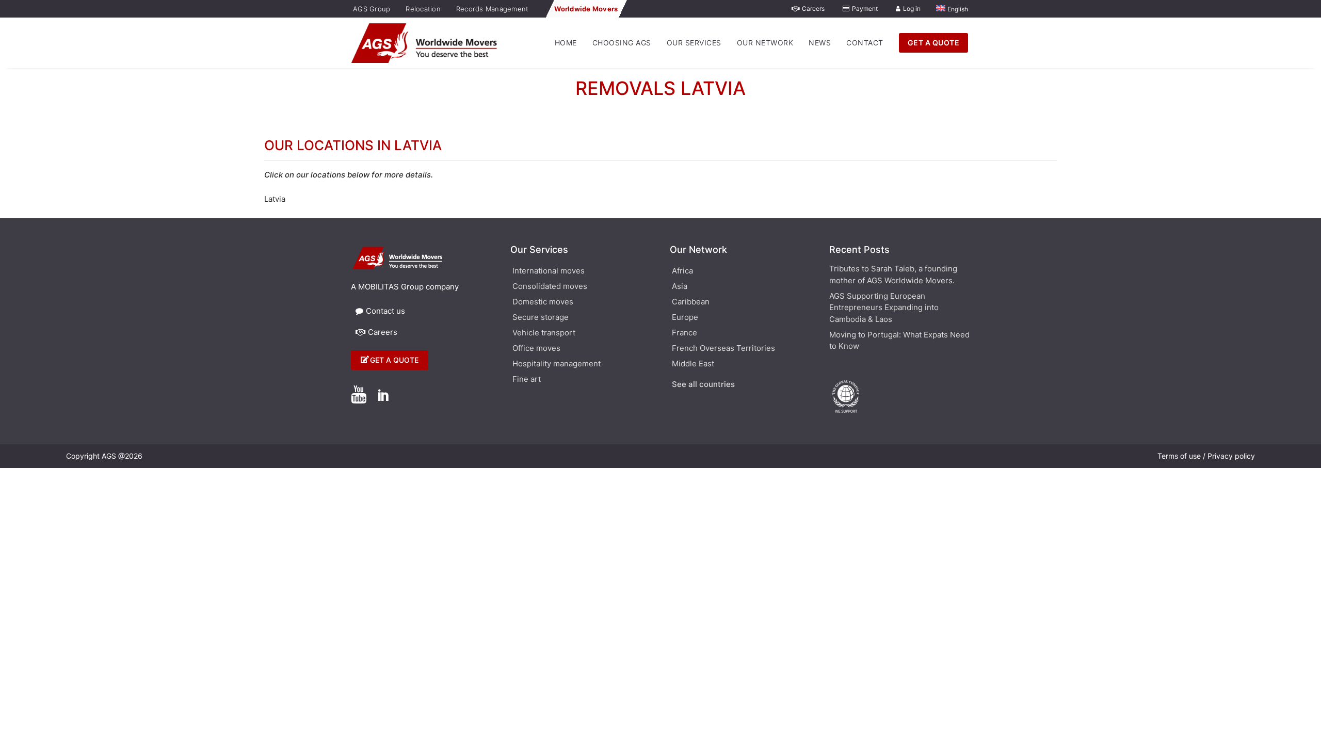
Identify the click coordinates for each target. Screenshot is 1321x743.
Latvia (274, 199)
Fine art (526, 380)
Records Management (492, 9)
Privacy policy (1231, 455)
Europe (685, 318)
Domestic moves (542, 302)
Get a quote (394, 360)
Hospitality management (556, 364)
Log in (912, 8)
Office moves (536, 349)
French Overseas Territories (723, 349)
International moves (548, 271)
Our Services (694, 42)
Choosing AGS (621, 42)
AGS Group (371, 9)
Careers (813, 8)
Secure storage (540, 318)
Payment (865, 8)
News (820, 42)
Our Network (765, 42)
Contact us (385, 311)
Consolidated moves (549, 287)
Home (566, 42)
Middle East (693, 364)
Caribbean (691, 302)
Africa (682, 271)
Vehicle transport (543, 333)
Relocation (423, 9)
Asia (679, 287)
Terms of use (1179, 455)
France (684, 333)
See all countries (703, 385)
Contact (864, 42)
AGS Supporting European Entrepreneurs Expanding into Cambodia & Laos (884, 307)
